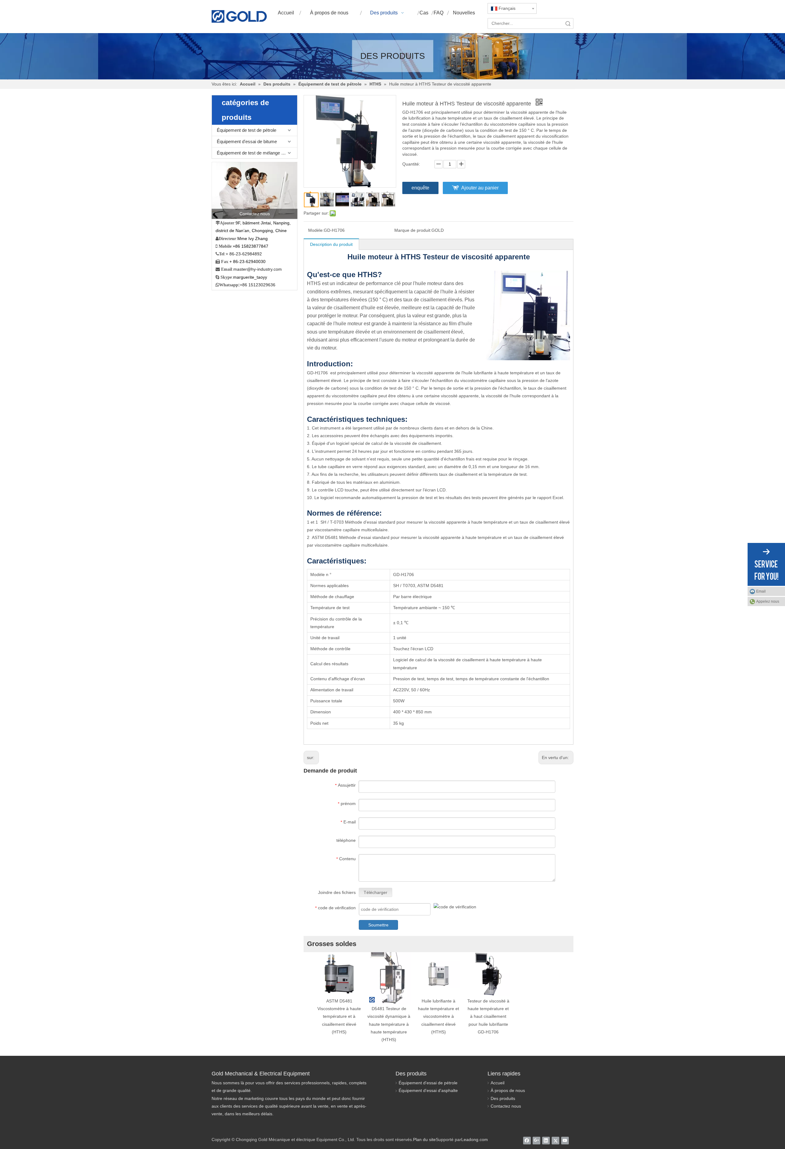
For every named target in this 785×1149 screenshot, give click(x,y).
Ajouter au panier (480, 187)
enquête (420, 187)
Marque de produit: (412, 230)
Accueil (497, 1082)
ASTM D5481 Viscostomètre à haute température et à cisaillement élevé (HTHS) (339, 1016)
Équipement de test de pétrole (246, 130)
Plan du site (424, 1139)
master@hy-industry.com (257, 269)
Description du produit (331, 244)
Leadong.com (474, 1139)
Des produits (503, 1098)
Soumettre (378, 924)
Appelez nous (767, 601)
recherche (568, 23)
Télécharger (375, 892)
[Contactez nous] (254, 190)
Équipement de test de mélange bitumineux (257, 152)
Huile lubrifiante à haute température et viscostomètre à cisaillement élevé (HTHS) (438, 1016)
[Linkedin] (546, 1140)
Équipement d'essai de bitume (247, 141)
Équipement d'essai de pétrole (428, 1082)
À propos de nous (508, 1090)
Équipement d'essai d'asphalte (428, 1090)
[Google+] (536, 1140)
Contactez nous (506, 1106)
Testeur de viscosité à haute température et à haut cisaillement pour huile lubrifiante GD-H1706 (488, 1016)
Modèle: (316, 230)
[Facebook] (527, 1140)
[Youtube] (565, 1140)
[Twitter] (555, 1140)
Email (761, 591)
